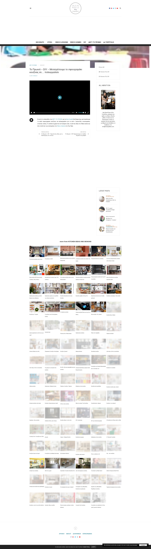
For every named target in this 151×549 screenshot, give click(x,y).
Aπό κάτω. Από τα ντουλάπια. (113, 351)
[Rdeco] (75, 8)
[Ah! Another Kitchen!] (67, 446)
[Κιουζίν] (52, 429)
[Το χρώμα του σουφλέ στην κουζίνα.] (52, 360)
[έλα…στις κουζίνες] (114, 446)
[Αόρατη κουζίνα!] (114, 325)
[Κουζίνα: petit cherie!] (83, 446)
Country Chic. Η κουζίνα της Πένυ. (36, 436)
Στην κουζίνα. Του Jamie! (96, 314)
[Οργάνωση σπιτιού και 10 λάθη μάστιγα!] (98, 288)
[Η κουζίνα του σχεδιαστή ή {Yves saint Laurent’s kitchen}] (98, 497)
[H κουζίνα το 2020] (52, 251)
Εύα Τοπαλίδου (34, 75)
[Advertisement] (75, 28)
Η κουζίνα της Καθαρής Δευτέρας (52, 453)
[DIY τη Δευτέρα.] (83, 412)
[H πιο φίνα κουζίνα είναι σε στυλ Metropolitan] (67, 269)
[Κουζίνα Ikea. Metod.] (114, 307)
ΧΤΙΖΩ (49, 42)
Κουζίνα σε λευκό (48, 487)
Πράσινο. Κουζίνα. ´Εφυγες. (66, 386)
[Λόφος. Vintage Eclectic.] (67, 429)
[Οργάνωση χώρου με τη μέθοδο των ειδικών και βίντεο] (52, 288)
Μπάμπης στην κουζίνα (81, 386)
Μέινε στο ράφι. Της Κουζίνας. (82, 403)
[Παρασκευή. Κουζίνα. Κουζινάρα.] (52, 344)
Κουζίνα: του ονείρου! (111, 403)
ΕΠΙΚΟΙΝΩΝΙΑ (87, 534)
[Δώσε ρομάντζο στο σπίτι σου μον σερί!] (36, 325)
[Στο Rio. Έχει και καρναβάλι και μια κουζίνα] (67, 360)
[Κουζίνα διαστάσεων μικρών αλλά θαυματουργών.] (83, 360)
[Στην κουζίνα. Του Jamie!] (98, 307)
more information (133, 545)
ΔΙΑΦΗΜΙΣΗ (77, 534)
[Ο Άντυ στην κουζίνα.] (67, 396)
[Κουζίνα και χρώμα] (83, 429)
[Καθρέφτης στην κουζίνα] (98, 429)
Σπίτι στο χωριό (48, 470)
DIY (85, 42)
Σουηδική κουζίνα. (95, 351)
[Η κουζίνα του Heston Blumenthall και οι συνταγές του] (98, 359)
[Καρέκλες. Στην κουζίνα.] (36, 412)
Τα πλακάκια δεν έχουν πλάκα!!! (66, 487)
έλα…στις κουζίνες (110, 453)
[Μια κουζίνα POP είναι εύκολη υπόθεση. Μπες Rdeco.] (36, 269)
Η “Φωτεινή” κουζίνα (111, 437)
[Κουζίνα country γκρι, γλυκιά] (114, 379)
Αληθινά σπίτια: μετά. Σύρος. (51, 420)
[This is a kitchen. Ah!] (98, 446)
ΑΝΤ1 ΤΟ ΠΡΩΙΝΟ (57, 119)
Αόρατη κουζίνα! (110, 333)
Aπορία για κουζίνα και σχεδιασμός (36, 486)
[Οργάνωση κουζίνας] (83, 325)
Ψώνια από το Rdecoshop (65, 333)
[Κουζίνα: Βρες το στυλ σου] (67, 412)
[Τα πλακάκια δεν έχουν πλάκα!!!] (67, 479)
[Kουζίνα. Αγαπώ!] (67, 344)
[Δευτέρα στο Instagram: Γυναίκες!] (102, 219)
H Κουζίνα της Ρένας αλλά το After (114, 420)
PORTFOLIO (110, 42)
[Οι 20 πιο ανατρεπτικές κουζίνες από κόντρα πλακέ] (114, 251)
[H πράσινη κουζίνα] (67, 306)
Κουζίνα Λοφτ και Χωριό (34, 453)
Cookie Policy (86, 547)
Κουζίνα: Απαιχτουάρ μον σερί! (51, 403)
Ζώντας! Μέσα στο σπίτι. (34, 351)
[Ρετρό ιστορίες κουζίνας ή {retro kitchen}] (67, 497)
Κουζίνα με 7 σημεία (33, 314)
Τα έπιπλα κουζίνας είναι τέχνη (35, 259)
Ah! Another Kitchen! (64, 453)
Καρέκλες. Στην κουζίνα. (34, 420)
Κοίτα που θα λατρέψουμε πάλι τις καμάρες (111, 200)
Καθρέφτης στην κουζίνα (96, 437)
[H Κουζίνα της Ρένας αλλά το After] (114, 412)
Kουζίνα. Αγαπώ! (63, 351)
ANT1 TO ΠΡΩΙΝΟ (94, 42)
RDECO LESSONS (61, 42)
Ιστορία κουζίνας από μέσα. (35, 403)
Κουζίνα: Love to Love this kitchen (36, 505)
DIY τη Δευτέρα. (79, 420)
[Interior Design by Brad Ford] (114, 463)
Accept (143, 545)
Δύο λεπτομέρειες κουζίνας (81, 470)
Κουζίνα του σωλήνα (111, 367)
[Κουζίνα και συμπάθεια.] (98, 378)
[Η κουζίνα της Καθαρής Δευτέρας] (52, 446)
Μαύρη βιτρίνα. (79, 351)
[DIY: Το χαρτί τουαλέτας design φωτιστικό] (102, 209)
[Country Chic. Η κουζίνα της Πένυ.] (36, 429)
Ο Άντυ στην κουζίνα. (64, 403)
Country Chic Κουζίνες (80, 505)
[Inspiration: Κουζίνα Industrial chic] (67, 463)
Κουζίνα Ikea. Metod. (111, 315)
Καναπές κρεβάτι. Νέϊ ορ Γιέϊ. (82, 295)
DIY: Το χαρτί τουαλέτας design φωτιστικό (110, 210)
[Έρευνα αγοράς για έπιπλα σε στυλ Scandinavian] (102, 229)
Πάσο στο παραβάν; (95, 332)
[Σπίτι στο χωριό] (52, 463)
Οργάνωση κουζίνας (80, 332)
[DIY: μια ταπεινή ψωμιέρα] (98, 413)
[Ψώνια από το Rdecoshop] (67, 325)
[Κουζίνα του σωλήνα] (114, 360)
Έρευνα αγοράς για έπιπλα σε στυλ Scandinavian (110, 230)
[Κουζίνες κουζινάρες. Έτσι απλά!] (114, 288)
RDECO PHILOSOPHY (110, 216)
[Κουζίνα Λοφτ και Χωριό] (36, 446)
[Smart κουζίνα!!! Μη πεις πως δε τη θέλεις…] (83, 306)
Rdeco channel (61, 126)
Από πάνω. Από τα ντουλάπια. (35, 367)
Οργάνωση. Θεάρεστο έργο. (50, 386)
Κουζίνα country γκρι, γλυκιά (113, 387)
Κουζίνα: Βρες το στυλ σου (65, 420)
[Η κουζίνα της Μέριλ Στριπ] (98, 463)
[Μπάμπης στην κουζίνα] (83, 378)
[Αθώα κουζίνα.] (36, 378)
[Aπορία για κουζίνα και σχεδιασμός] (36, 479)
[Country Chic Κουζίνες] (83, 497)
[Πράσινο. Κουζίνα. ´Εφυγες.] (67, 378)
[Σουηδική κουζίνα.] (98, 344)
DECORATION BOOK (110, 196)
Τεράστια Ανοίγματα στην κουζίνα (113, 487)
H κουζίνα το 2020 (49, 258)
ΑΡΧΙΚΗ (61, 534)
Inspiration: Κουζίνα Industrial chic (67, 470)
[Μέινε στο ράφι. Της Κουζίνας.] (83, 395)
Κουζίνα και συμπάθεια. (96, 386)
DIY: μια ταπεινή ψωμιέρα (96, 420)
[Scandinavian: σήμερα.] (98, 395)
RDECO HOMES (75, 42)
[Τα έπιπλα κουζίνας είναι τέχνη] (36, 251)
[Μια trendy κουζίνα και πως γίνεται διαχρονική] (67, 251)
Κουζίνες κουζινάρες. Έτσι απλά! (113, 295)
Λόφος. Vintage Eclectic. (65, 437)
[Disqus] (59, 160)
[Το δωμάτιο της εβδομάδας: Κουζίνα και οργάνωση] (83, 479)
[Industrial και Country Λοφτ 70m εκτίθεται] (52, 269)
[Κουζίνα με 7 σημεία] (36, 307)
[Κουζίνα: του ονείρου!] (114, 395)
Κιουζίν (46, 437)
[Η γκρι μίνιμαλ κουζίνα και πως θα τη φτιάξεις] (98, 269)
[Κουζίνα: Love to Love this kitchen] (36, 497)
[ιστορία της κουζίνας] (36, 463)
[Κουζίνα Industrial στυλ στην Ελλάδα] (67, 288)
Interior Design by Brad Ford (113, 470)
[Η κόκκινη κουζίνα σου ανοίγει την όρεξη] (83, 251)
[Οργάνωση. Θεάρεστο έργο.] (52, 378)
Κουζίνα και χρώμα (80, 437)
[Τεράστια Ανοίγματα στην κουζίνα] (114, 479)
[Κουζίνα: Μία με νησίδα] (52, 497)
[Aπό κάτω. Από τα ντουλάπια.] (114, 344)
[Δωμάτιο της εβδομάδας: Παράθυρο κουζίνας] (98, 479)
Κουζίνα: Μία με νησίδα (50, 505)
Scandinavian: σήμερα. (96, 403)
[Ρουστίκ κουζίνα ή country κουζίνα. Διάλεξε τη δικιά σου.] (83, 269)
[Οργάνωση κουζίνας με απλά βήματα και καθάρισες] (36, 288)
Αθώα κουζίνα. (32, 386)
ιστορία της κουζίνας (33, 470)
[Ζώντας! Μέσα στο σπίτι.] (36, 344)
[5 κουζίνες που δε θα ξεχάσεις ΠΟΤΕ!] (52, 307)
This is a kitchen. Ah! (95, 454)
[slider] (52, 112)
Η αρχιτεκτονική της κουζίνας (97, 258)
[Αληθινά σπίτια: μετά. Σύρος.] (52, 413)
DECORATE (40, 42)
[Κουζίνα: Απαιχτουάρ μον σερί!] (52, 395)
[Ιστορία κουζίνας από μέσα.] (36, 395)
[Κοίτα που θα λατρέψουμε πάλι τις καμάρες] (102, 199)
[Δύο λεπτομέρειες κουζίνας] (83, 463)
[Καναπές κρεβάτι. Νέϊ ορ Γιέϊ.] (83, 288)
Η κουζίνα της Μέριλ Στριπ (96, 470)
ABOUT (68, 534)
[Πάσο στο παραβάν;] (98, 325)
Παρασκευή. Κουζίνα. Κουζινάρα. (52, 351)
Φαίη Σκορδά (69, 119)
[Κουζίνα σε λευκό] (52, 479)
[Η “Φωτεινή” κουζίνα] (114, 429)
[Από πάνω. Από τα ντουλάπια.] (36, 360)
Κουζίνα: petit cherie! (80, 454)
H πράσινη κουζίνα (64, 312)
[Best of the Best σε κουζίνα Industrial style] (114, 269)
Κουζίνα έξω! (47, 332)
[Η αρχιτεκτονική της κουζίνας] (98, 251)
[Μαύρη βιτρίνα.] (83, 344)
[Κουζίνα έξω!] (52, 325)
